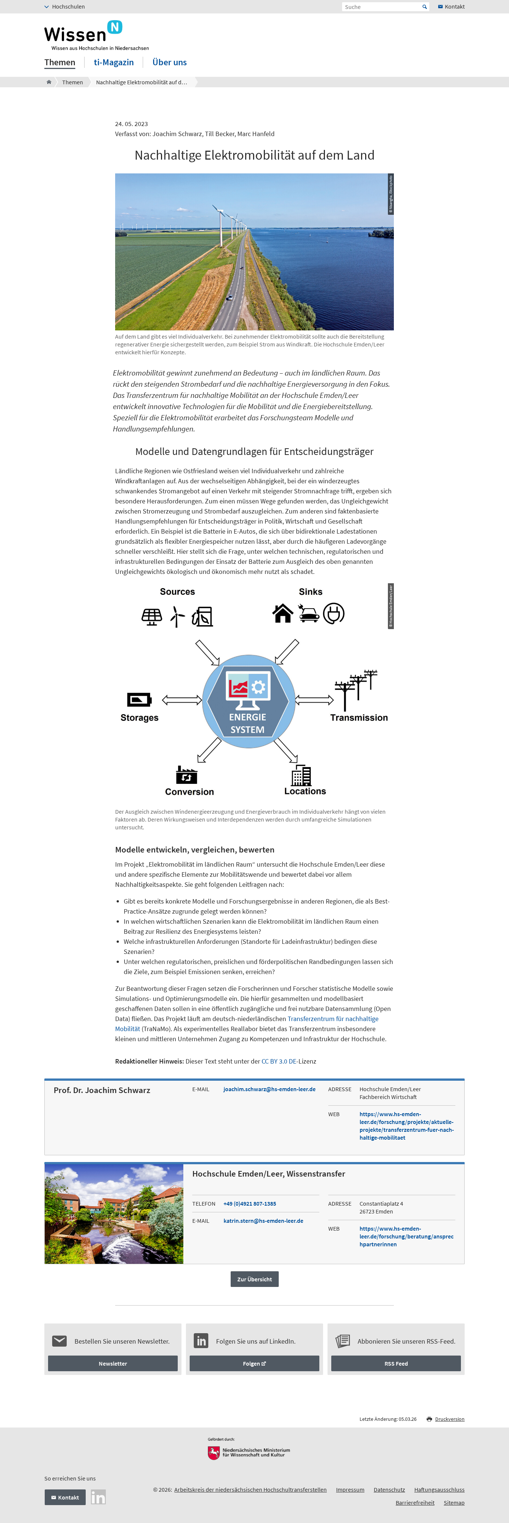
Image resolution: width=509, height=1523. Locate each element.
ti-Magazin (114, 62)
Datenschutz (389, 1489)
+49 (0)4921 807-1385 (250, 1203)
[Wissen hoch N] (47, 82)
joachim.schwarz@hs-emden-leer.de (270, 1089)
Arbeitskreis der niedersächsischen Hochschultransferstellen (250, 1489)
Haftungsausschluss (439, 1489)
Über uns (169, 62)
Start (424, 6)
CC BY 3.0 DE (279, 1061)
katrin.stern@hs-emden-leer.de (263, 1220)
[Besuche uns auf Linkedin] (98, 1496)
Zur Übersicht (254, 1279)
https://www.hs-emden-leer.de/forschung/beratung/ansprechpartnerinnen (406, 1236)
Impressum (350, 1489)
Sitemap (454, 1502)
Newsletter (113, 1363)
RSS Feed (396, 1363)
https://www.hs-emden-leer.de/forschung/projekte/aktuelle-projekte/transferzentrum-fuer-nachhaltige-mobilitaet (407, 1125)
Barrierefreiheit (415, 1502)
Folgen (251, 1363)
